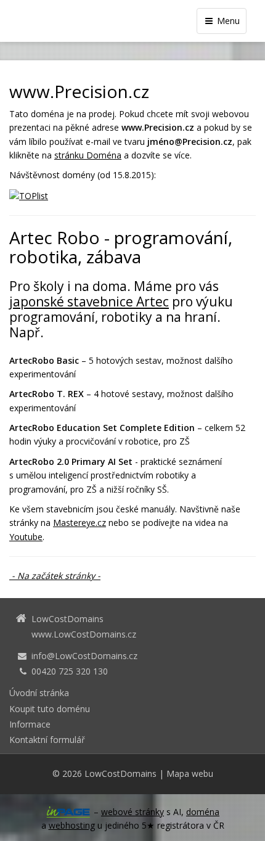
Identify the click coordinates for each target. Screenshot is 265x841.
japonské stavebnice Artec (89, 301)
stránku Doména (87, 155)
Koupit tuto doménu (49, 709)
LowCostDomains (120, 773)
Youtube (26, 537)
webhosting (72, 825)
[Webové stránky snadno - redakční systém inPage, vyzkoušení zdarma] (68, 812)
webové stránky (132, 812)
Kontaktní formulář (47, 739)
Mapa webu (189, 773)
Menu (227, 21)
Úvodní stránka (39, 693)
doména (202, 812)
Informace (30, 724)
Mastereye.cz (79, 522)
